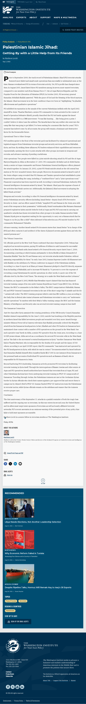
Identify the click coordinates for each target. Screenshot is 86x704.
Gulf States (65, 24)
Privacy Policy (18, 701)
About (33, 17)
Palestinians (10, 611)
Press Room (10, 674)
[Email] (20, 463)
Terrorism (22, 601)
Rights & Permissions (33, 701)
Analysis (8, 17)
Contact (8, 672)
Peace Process (11, 601)
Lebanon (55, 24)
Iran (48, 24)
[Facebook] (5, 463)
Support (45, 17)
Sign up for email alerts (19, 621)
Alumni (73, 680)
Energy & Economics (32, 24)
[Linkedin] (15, 463)
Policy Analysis (9, 42)
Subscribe (9, 676)
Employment (7, 701)
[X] (10, 463)
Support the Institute (60, 680)
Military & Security (17, 24)
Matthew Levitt (11, 58)
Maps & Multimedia (65, 17)
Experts (21, 17)
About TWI (47, 680)
